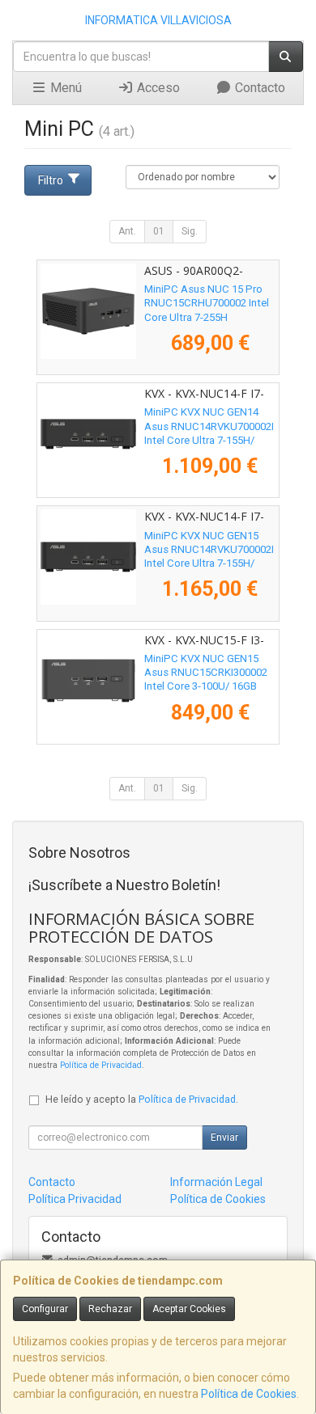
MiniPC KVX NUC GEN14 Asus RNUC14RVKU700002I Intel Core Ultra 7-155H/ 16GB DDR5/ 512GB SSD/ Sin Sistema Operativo (209, 440)
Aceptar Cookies (189, 1309)
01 (158, 231)
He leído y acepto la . (141, 1099)
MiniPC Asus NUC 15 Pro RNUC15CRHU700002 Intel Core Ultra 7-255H (206, 303)
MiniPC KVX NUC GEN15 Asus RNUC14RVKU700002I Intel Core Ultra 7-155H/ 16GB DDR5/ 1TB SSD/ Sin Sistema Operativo (209, 563)
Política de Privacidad (101, 1065)
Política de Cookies (249, 1393)
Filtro (50, 180)
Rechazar (110, 1309)
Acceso (157, 87)
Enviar (224, 1137)
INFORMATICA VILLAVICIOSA (158, 20)
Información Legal (216, 1182)
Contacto (258, 87)
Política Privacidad (75, 1198)
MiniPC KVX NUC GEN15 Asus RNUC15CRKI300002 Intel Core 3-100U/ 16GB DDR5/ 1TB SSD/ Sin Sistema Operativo (205, 686)
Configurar (45, 1309)
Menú (64, 87)
